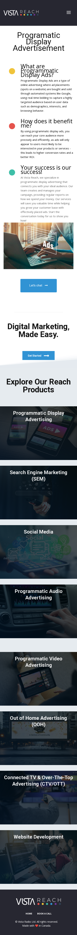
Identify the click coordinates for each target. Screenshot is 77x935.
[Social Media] (38, 552)
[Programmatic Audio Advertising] (38, 611)
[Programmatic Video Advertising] (38, 679)
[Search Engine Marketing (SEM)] (38, 492)
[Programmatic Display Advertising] (38, 433)
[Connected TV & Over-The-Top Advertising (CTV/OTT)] (38, 797)
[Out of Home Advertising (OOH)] (38, 738)
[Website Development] (38, 857)
